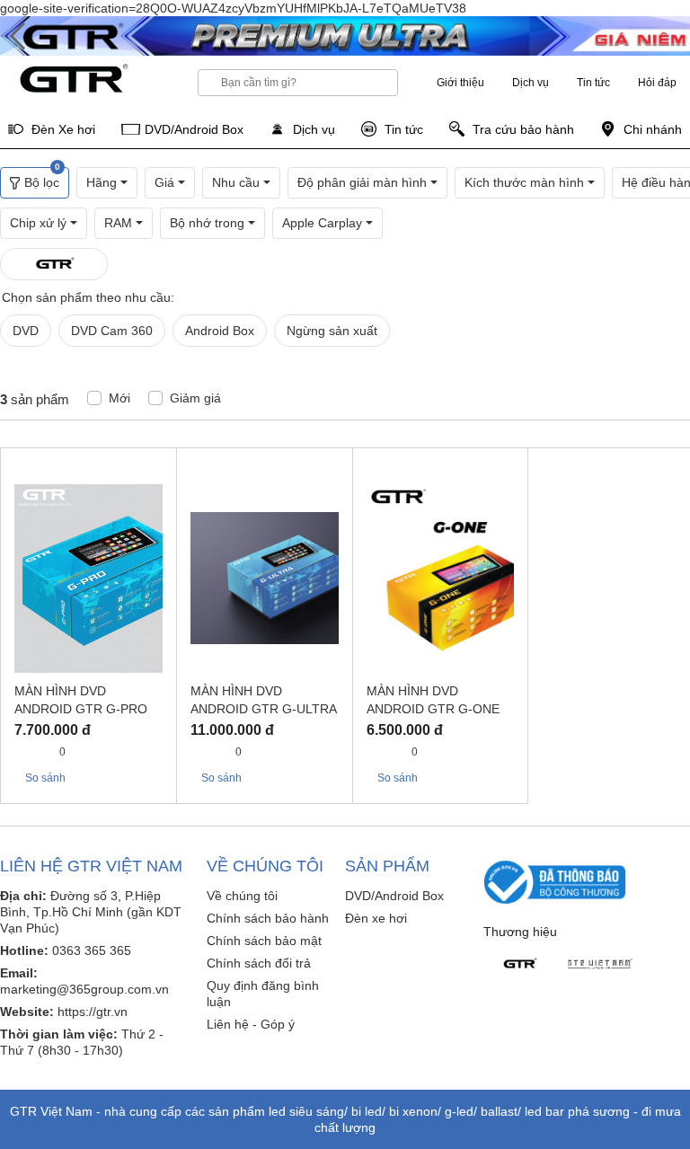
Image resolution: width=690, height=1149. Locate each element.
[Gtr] (519, 964)
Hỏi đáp (657, 82)
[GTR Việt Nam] (600, 964)
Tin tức (593, 82)
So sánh (44, 778)
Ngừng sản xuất (332, 330)
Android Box (219, 330)
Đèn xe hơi (376, 918)
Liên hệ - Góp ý (251, 1024)
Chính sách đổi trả (259, 963)
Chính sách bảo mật (264, 940)
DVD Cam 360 (112, 330)
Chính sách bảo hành (268, 918)
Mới (119, 398)
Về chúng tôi (242, 895)
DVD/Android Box (394, 895)
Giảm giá (195, 398)
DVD (26, 330)
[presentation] (17, 37)
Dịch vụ (530, 82)
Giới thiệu (460, 82)
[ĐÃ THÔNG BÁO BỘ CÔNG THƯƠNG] (555, 881)
